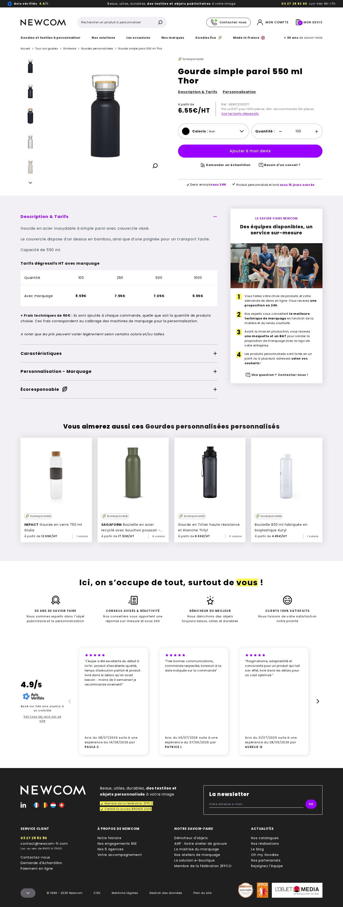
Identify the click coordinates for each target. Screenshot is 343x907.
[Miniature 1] (30, 91)
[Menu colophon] (28, 893)
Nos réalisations (265, 843)
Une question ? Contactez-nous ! (280, 375)
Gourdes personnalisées (97, 49)
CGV (97, 893)
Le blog (257, 849)
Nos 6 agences (111, 849)
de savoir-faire (303, 38)
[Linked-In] (23, 805)
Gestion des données (165, 893)
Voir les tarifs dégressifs (240, 114)
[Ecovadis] (245, 890)
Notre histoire (110, 838)
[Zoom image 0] (105, 116)
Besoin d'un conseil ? (282, 165)
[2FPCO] (262, 890)
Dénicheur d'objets (191, 838)
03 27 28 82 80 (294, 4)
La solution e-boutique (194, 860)
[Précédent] (30, 60)
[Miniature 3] (30, 167)
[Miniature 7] (30, 116)
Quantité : (265, 131)
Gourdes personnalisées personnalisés (212, 426)
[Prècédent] (69, 701)
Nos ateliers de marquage (197, 854)
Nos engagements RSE (117, 843)
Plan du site (202, 893)
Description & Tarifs (197, 92)
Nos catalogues (265, 838)
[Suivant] (30, 183)
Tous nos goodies (46, 48)
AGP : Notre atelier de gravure (200, 843)
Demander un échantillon (228, 165)
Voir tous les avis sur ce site (42, 719)
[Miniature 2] (30, 141)
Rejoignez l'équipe (267, 866)
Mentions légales (125, 893)
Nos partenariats (265, 860)
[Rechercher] (160, 22)
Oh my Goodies (265, 854)
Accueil (25, 48)
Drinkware (69, 48)
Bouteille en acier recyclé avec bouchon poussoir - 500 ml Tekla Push (131, 530)
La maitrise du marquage (196, 849)
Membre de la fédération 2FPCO (202, 866)
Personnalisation (239, 92)
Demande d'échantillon (41, 863)
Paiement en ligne (37, 868)
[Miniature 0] (30, 66)
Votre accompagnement (120, 854)
